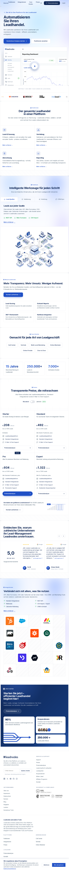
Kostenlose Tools (9, 810)
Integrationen (22, 2)
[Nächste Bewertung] (63, 536)
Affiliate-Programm (41, 779)
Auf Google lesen (37, 558)
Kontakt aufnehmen (12, 294)
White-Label (39, 776)
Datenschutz (7, 796)
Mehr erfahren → (8, 145)
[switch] (32, 401)
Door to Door (41, 350)
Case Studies (31, 3)
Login (63, 3)
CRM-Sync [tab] (61, 199)
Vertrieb (23, 345)
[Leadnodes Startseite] (6, 3)
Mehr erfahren (9, 222)
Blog (5, 802)
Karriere (6, 799)
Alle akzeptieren (59, 865)
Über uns (6, 790)
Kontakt (38, 782)
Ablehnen (46, 865)
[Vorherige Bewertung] (59, 536)
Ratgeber (6, 804)
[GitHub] (13, 779)
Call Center (12, 345)
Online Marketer (55, 345)
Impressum (7, 793)
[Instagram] (17, 779)
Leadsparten (40, 771)
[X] (7, 779)
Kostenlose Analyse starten (16, 41)
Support (38, 760)
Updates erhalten (25, 770)
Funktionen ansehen (41, 41)
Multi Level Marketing (38, 345)
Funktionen (11, 2)
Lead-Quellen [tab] (10, 199)
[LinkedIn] (4, 779)
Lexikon (6, 807)
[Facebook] (10, 779)
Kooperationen (40, 773)
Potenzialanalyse (53, 3)
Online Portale (27, 350)
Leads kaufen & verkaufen (43, 768)
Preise (38, 2)
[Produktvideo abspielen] (34, 66)
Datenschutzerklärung (10, 868)
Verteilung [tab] (44, 199)
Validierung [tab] (27, 199)
